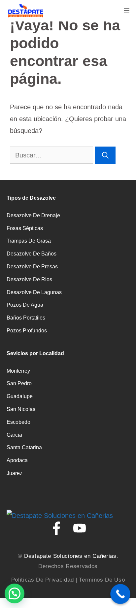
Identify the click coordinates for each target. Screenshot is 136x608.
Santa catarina (24, 447)
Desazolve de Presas (32, 266)
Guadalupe (20, 396)
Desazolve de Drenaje (33, 215)
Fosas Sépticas (25, 228)
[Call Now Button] (120, 594)
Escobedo (18, 422)
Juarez (14, 473)
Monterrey (18, 371)
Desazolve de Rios (29, 279)
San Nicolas (21, 409)
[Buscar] (105, 155)
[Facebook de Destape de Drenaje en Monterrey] (56, 528)
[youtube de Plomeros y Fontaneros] (79, 528)
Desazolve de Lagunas (34, 292)
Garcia (14, 435)
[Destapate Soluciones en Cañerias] (25, 10)
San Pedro (19, 383)
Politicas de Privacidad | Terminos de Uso (68, 580)
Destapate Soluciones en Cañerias (70, 556)
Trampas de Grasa (29, 241)
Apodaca (17, 460)
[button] (14, 593)
